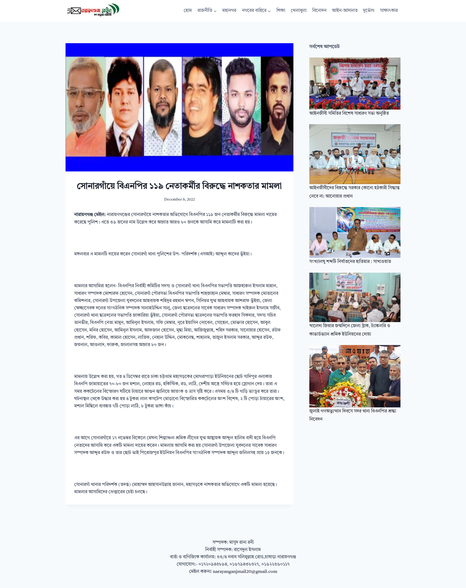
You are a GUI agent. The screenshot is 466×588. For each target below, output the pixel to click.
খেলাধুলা (299, 10)
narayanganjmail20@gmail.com (245, 571)
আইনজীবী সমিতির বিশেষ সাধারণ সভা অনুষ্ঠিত (349, 113)
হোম (188, 10)
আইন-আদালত (345, 10)
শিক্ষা (280, 10)
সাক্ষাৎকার (389, 10)
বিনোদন (319, 10)
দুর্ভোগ (368, 10)
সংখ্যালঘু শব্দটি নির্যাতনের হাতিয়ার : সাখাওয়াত (350, 261)
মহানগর (229, 10)
